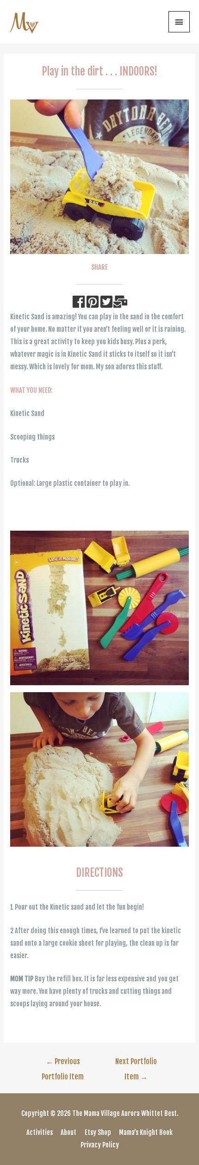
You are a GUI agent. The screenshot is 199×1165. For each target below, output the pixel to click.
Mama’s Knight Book (146, 1132)
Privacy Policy (100, 1144)
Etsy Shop (98, 1132)
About (68, 1132)
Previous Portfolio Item (63, 1064)
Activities (39, 1132)
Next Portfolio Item (136, 1064)
